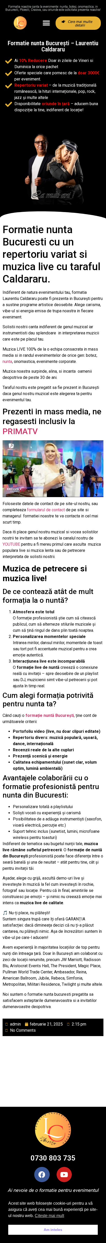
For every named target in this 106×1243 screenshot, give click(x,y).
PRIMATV (20, 431)
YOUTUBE (11, 544)
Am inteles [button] (53, 1230)
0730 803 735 (53, 1158)
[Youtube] (64, 1174)
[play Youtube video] (53, 468)
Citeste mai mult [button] (49, 1215)
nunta (7, 361)
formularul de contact (46, 509)
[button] (46, 23)
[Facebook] (41, 1174)
